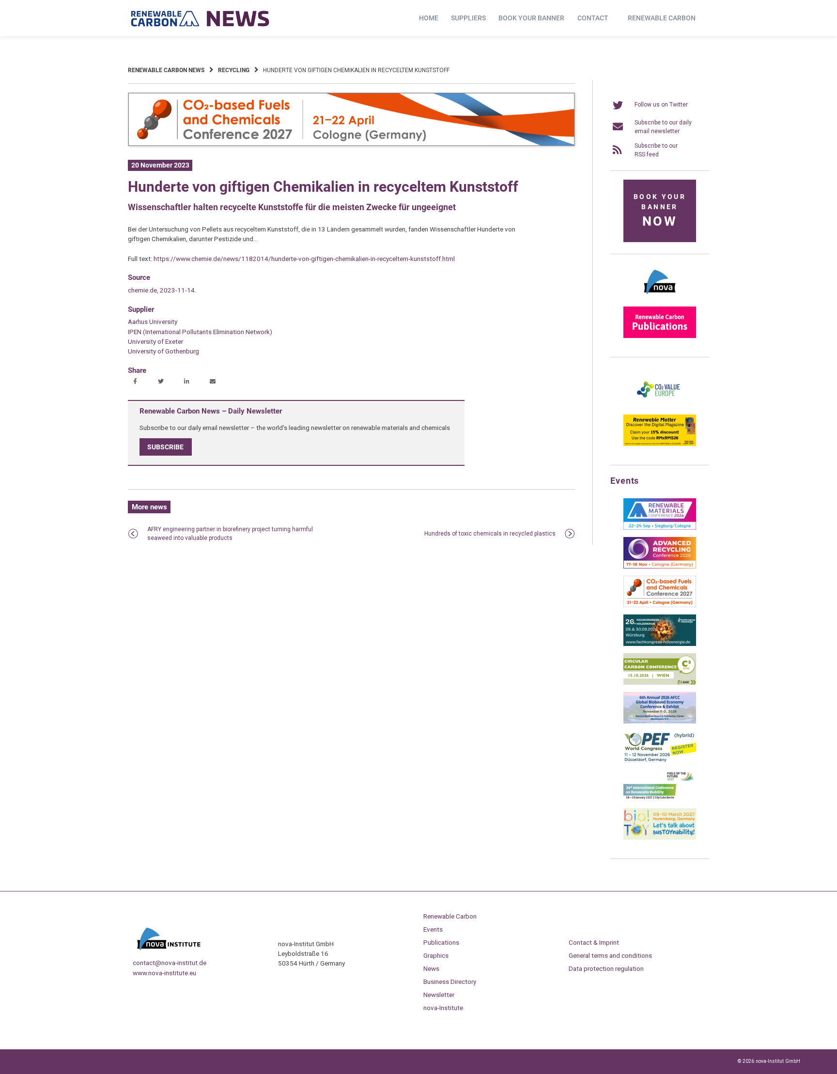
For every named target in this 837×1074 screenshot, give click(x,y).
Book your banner (531, 18)
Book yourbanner (660, 211)
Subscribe (165, 447)
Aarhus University (152, 321)
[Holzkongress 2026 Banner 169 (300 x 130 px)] (659, 644)
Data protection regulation (606, 968)
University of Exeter (155, 341)
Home (428, 18)
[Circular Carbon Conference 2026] (659, 682)
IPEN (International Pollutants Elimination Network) (200, 332)
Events (433, 929)
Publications (441, 942)
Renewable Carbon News (166, 70)
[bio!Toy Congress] (659, 837)
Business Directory (449, 981)
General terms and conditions (610, 955)
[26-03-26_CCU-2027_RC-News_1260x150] (351, 144)
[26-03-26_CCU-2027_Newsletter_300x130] (659, 605)
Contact (592, 18)
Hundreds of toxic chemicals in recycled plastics (490, 533)
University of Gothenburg (163, 351)
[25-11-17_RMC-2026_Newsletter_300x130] (659, 527)
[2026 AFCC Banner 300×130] (659, 721)
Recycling (233, 70)
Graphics (436, 955)
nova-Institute (443, 1008)
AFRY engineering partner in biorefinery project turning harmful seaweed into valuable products (230, 533)
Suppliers (468, 18)
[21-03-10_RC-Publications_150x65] (659, 336)
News (431, 968)
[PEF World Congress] (659, 760)
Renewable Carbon (662, 18)
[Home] (200, 18)
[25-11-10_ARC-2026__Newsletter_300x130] (659, 566)
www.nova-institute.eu (164, 973)
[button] (136, 382)
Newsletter (438, 994)
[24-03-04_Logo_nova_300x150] (659, 297)
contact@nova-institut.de (169, 963)
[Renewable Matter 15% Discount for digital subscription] (659, 444)
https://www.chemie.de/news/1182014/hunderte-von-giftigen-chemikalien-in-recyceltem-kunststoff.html (304, 258)
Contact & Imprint (594, 942)
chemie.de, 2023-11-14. (162, 290)
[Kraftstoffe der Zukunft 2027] (659, 799)
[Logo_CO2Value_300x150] (659, 405)
